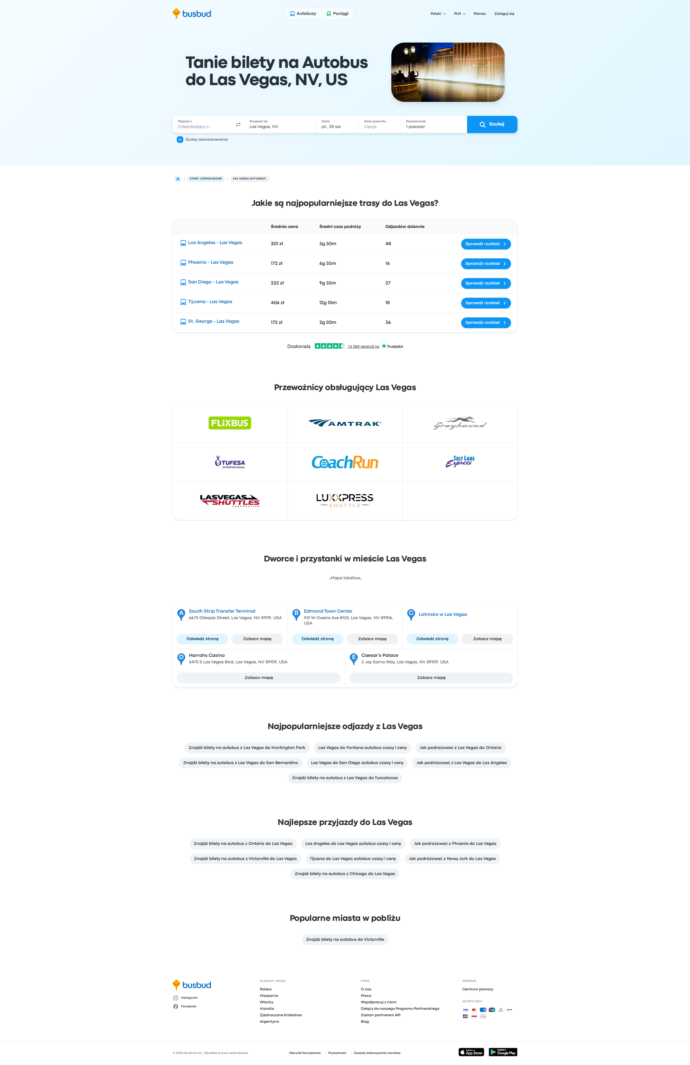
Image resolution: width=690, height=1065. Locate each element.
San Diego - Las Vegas (213, 282)
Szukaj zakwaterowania (206, 139)
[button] (238, 124)
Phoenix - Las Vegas (210, 263)
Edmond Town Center (328, 611)
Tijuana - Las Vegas (210, 302)
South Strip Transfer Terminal (222, 611)
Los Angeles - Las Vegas (215, 243)
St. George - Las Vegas (213, 322)
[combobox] (202, 124)
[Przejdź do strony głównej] (191, 13)
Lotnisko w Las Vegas (443, 615)
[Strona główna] (178, 179)
